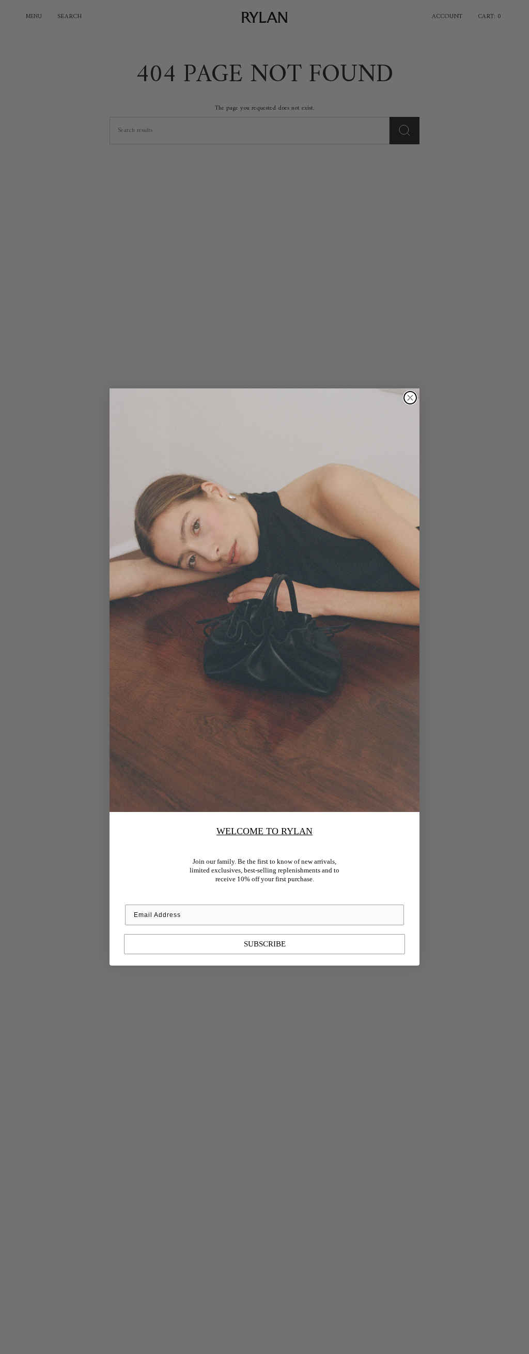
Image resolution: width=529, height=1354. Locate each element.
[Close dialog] (410, 398)
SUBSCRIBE (265, 944)
